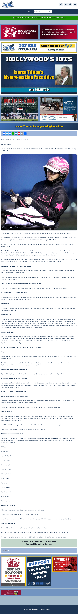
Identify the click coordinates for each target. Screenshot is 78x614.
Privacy (36, 609)
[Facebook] (61, 4)
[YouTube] (75, 4)
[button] (39, 192)
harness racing (44, 541)
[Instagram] (70, 4)
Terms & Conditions (47, 609)
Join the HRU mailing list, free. (39, 544)
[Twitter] (66, 4)
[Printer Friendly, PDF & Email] (39, 550)
